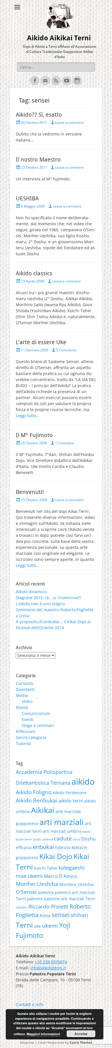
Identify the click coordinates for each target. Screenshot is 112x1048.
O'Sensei (26, 891)
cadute (63, 838)
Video (27, 701)
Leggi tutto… (27, 415)
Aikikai (42, 810)
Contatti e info (29, 1004)
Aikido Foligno (33, 792)
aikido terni (71, 801)
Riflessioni (25, 731)
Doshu (88, 839)
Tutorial (23, 743)
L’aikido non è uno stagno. (41, 603)
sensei (60, 915)
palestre (35, 898)
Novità (22, 707)
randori (21, 907)
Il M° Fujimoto (34, 435)
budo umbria (43, 839)
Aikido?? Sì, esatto (39, 114)
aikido (83, 781)
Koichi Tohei (45, 868)
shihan (79, 915)
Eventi (28, 719)
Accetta (80, 1033)
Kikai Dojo (55, 856)
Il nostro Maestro (38, 159)
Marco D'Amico (60, 876)
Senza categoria (31, 737)
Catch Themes (81, 1042)
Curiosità (24, 683)
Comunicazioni (36, 713)
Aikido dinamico (31, 591)
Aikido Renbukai (36, 800)
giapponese (27, 857)
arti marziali (61, 821)
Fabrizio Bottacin (71, 847)
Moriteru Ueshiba (76, 884)
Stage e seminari (38, 725)
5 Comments (66, 350)
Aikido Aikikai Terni (59, 38)
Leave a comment (69, 122)
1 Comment (64, 443)
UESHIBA (27, 198)
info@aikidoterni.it (48, 968)
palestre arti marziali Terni (69, 898)
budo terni (24, 839)
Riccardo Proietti (48, 906)
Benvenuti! (30, 492)
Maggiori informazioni (43, 1034)
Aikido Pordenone (69, 792)
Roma (45, 915)
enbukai (43, 847)
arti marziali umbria (62, 831)
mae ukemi (29, 875)
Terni (24, 925)
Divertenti (25, 689)
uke (37, 926)
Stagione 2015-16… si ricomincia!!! (48, 597)
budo (86, 832)
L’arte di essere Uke (41, 342)
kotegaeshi (72, 867)
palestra (46, 892)
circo (76, 839)
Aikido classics (34, 273)
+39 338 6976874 (51, 962)
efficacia (24, 847)
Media (22, 695)
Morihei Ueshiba (37, 884)
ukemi (50, 925)
